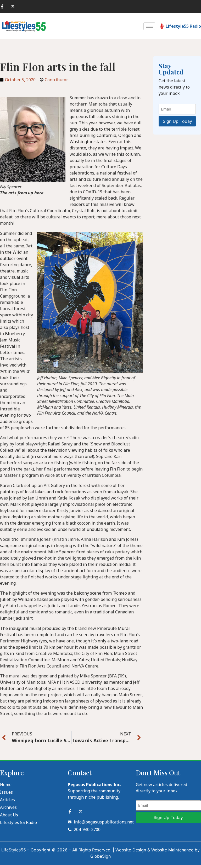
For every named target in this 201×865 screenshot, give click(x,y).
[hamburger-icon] (149, 26)
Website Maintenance (172, 849)
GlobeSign (100, 856)
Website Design (130, 849)
